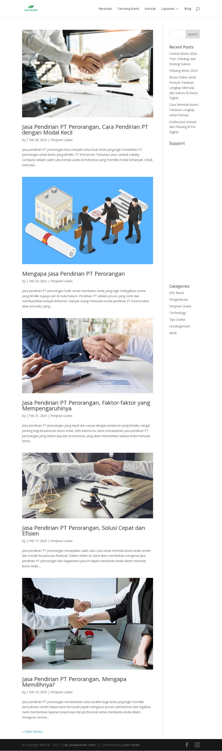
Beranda (105, 9)
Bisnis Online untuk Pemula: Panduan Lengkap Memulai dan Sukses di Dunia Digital (183, 87)
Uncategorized (179, 326)
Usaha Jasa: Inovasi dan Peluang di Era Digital (182, 127)
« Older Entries (32, 731)
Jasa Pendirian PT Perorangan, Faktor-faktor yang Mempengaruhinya (86, 405)
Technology (177, 313)
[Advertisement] (184, 212)
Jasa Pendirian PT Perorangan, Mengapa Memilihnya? (74, 681)
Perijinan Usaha (61, 140)
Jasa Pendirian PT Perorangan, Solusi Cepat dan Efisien (83, 530)
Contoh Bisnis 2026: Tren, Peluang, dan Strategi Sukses (183, 58)
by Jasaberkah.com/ (80, 745)
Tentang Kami (128, 9)
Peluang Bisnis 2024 (183, 70)
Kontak (150, 9)
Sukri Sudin (131, 745)
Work (173, 333)
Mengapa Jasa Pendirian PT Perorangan (73, 273)
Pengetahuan (178, 299)
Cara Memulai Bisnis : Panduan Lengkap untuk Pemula (184, 110)
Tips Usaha (177, 319)
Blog (187, 9)
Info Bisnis (176, 293)
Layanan (168, 9)
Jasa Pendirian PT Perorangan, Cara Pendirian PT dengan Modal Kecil (85, 129)
